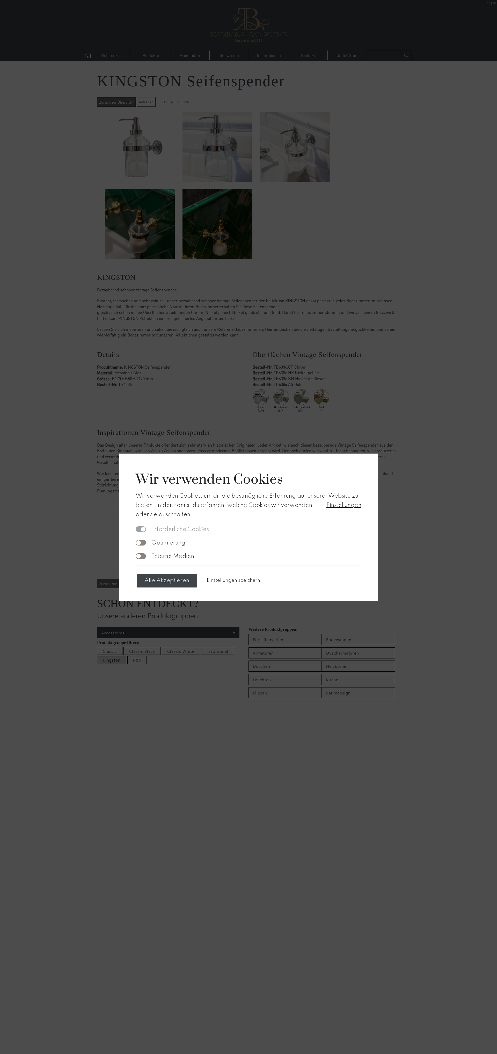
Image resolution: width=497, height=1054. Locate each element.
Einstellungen (343, 505)
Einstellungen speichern (233, 580)
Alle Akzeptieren (166, 581)
